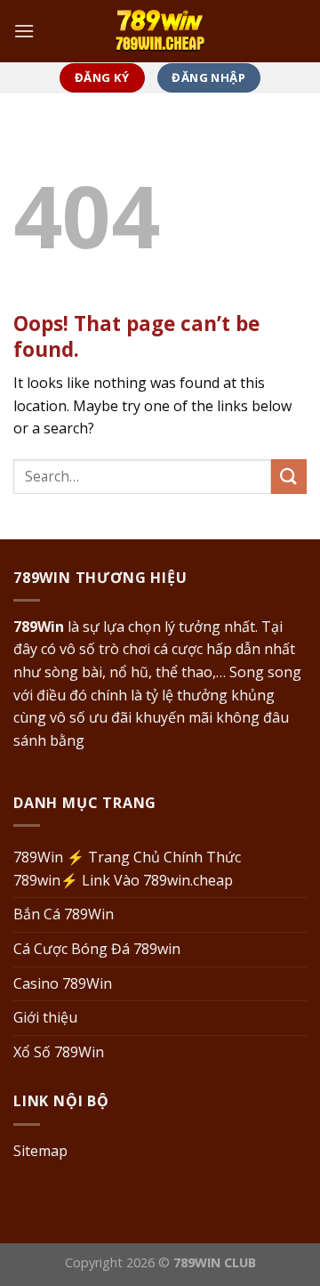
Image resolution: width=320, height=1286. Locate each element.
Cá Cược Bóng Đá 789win (96, 948)
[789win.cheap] (160, 31)
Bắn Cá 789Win (63, 914)
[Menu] (24, 31)
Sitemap (40, 1151)
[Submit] (289, 476)
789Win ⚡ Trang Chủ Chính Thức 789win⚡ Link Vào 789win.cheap (127, 868)
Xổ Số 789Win (58, 1052)
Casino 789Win (62, 983)
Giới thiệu (45, 1017)
